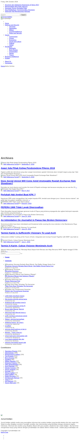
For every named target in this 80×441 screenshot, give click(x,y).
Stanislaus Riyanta (11, 351)
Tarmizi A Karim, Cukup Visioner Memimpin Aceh (26, 245)
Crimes (11, 38)
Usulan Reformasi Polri (12, 281)
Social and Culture (15, 41)
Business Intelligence (12, 56)
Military (11, 30)
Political (11, 43)
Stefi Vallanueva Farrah (11, 164)
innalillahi (8, 326)
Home (7, 23)
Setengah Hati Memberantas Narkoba (17, 11)
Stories (11, 53)
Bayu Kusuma (9, 358)
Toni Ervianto (9, 356)
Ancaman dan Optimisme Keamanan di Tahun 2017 (22, 5)
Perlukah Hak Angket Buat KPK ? (18, 194)
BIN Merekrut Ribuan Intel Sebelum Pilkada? (19, 276)
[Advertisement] (40, 81)
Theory (11, 55)
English (7, 58)
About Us (8, 61)
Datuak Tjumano (10, 368)
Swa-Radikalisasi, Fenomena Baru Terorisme (20, 10)
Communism (13, 36)
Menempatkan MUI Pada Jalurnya (16, 6)
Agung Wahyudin (10, 383)
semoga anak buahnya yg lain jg (15, 329)
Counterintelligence (15, 31)
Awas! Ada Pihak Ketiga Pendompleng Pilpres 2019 (28, 168)
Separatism (13, 28)
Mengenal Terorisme (12, 271)
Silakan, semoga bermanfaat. (14, 319)
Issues (7, 35)
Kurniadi (7, 371)
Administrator (9, 353)
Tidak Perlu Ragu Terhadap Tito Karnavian (19, 286)
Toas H (7, 379)
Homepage (8, 63)
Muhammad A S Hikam (12, 354)
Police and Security (15, 33)
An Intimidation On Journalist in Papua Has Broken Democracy (34, 220)
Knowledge (8, 46)
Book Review (13, 50)
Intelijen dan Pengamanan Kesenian (17, 291)
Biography (12, 48)
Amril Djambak (10, 366)
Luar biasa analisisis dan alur (14, 339)
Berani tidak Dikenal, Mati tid (14, 309)
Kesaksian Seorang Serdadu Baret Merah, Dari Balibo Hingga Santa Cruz (29, 266)
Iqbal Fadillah (9, 374)
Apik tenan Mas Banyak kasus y (15, 312)
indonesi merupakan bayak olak (15, 342)
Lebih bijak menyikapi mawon (14, 296)
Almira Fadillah (10, 373)
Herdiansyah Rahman (12, 378)
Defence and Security (12, 25)
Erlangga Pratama (11, 363)
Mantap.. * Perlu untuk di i (13, 332)
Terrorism (12, 26)
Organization (13, 51)
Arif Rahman (9, 381)
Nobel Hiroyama (10, 376)
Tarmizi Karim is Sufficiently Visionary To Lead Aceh (28, 233)
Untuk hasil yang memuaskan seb (16, 336)
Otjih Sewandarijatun (12, 364)
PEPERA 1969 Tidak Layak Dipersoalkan (22, 207)
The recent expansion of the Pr (15, 306)
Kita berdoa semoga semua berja (16, 299)
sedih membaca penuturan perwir (16, 316)
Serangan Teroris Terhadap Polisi (16, 8)
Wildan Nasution (10, 361)
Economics (12, 40)
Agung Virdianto (10, 369)
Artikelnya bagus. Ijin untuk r (14, 322)
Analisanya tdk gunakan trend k (15, 302)
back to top (4, 432)
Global (11, 45)
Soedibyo (8, 359)
